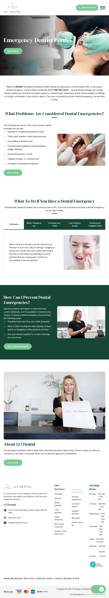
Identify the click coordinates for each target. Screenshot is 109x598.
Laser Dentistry (58, 511)
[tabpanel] (54, 252)
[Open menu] (102, 7)
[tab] (14, 224)
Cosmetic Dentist (76, 505)
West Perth (29, 578)
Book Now (13, 51)
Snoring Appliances (76, 498)
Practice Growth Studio (95, 594)
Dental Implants (57, 503)
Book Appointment (18, 346)
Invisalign (58, 494)
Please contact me (78, 581)
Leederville (40, 578)
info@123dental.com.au (18, 523)
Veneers (57, 498)
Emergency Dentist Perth (77, 490)
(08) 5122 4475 (88, 8)
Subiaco (50, 578)
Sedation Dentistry (75, 512)
